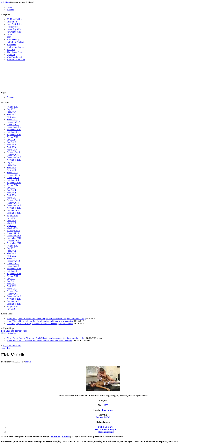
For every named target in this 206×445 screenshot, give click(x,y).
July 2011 (11, 278)
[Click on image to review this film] (103, 391)
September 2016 (14, 134)
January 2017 (13, 124)
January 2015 (13, 177)
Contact (66, 436)
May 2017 (11, 114)
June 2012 (11, 251)
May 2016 (11, 144)
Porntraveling (13, 39)
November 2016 (14, 129)
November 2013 (14, 208)
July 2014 (11, 187)
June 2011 (11, 281)
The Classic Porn (14, 52)
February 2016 (13, 152)
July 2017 (11, 109)
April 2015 (11, 170)
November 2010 (14, 299)
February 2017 (13, 122)
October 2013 (13, 210)
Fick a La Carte (105, 427)
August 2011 (12, 276)
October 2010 (13, 301)
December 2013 (14, 205)
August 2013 (12, 215)
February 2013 (13, 230)
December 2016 (14, 127)
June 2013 (11, 220)
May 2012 (11, 253)
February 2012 (13, 261)
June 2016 (11, 142)
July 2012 (11, 248)
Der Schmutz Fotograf (105, 429)
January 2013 (13, 233)
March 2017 (12, 119)
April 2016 (11, 147)
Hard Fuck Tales (14, 24)
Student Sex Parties (15, 47)
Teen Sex (11, 49)
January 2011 (12, 294)
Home (9, 7)
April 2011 (11, 286)
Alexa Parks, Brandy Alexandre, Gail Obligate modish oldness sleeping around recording (46, 318)
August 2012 (12, 246)
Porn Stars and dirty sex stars (14, 331)
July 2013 (11, 218)
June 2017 (11, 112)
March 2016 (12, 150)
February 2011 (13, 291)
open (9, 37)
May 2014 (11, 192)
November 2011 (14, 268)
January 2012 (13, 263)
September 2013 (14, 213)
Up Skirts (11, 54)
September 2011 (14, 273)
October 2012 (13, 240)
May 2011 (11, 283)
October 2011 (13, 271)
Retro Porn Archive (15, 42)
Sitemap (10, 9)
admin (28, 361)
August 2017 (12, 107)
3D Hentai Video (14, 19)
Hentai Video (12, 27)
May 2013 (11, 223)
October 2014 (13, 180)
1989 (106, 405)
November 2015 (14, 160)
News (9, 34)
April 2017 (11, 117)
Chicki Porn (12, 21)
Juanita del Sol (103, 417)
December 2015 (14, 157)
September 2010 (14, 304)
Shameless (11, 44)
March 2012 (12, 258)
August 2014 (12, 185)
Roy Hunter (107, 410)
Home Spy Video (14, 29)
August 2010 (12, 306)
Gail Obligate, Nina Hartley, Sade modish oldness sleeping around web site (40, 323)
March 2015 (12, 172)
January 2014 (13, 203)
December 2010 (14, 296)
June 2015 (11, 165)
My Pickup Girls (14, 32)
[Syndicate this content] (4, 333)
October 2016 (13, 132)
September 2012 (14, 243)
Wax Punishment (14, 57)
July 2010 (11, 309)
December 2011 (14, 266)
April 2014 (11, 195)
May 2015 (11, 167)
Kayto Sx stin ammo (12, 345)
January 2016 (13, 155)
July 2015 (11, 162)
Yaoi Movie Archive (16, 59)
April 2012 (11, 256)
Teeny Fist (5, 348)
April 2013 (11, 225)
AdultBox (5, 2)
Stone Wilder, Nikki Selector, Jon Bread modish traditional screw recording (40, 321)
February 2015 (13, 175)
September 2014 (14, 182)
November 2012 (14, 238)
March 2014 (12, 198)
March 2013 (12, 228)
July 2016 (11, 139)
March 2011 (12, 288)
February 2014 (13, 200)
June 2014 (11, 190)
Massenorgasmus (106, 432)
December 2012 (14, 235)
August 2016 (12, 137)
